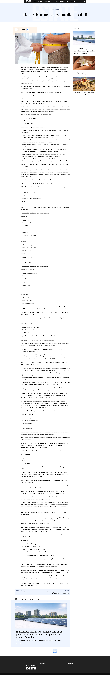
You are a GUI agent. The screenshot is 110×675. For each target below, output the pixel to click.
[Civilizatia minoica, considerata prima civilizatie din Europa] (84, 84)
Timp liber (73, 1)
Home (51, 9)
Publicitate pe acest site (78, 673)
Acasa (35, 1)
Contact (84, 673)
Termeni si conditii (60, 673)
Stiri (67, 1)
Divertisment (47, 1)
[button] (84, 1)
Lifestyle (55, 1)
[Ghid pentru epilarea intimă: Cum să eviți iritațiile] (84, 63)
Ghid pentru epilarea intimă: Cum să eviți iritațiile (83, 73)
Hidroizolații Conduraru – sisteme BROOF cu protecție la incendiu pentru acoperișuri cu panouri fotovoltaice (39, 634)
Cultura (40, 1)
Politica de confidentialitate (68, 673)
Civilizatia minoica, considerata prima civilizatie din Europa (84, 94)
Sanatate (61, 1)
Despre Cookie (49, 673)
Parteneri (54, 673)
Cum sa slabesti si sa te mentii (24, 592)
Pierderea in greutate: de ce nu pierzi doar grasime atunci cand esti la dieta (58, 592)
